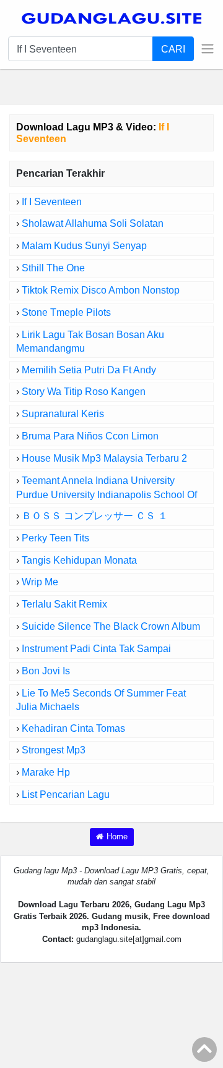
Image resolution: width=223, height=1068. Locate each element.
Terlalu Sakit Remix (64, 604)
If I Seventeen (52, 202)
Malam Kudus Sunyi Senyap (84, 245)
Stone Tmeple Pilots (66, 312)
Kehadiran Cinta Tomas (73, 728)
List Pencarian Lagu (66, 794)
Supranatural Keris (63, 414)
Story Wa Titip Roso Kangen (84, 391)
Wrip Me (40, 582)
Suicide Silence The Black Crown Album (111, 626)
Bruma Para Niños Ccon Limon (90, 436)
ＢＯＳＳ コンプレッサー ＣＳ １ (95, 516)
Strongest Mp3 (53, 750)
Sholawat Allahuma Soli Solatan (93, 223)
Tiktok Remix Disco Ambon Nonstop (101, 290)
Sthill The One (53, 268)
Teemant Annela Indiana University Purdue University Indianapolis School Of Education (106, 494)
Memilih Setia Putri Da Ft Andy (89, 370)
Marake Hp (46, 772)
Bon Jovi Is (46, 671)
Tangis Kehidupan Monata (79, 560)
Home (117, 836)
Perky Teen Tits (55, 538)
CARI (173, 48)
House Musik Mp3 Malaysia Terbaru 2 (104, 458)
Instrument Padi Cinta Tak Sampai (96, 648)
